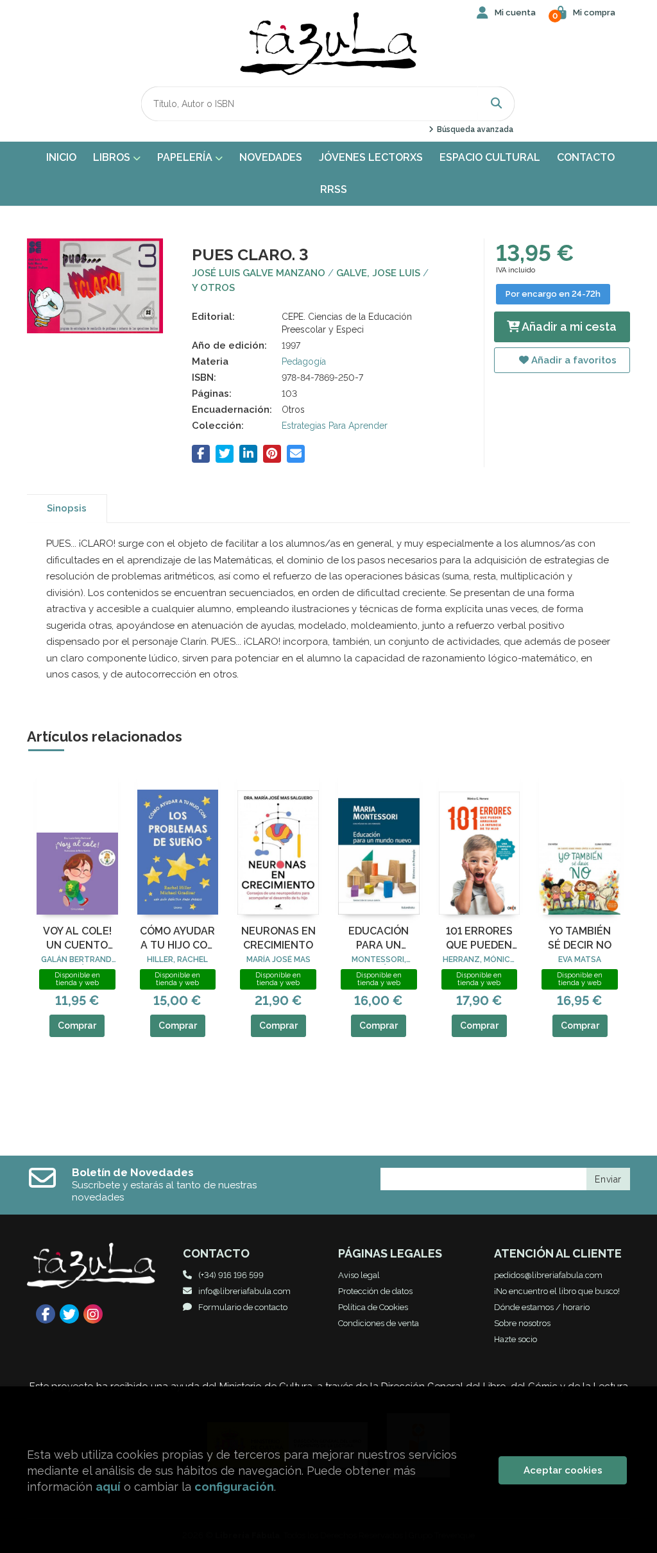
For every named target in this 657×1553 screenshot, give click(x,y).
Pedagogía (304, 361)
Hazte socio (515, 1339)
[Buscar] (496, 103)
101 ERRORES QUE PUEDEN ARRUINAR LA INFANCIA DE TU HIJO (479, 939)
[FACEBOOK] (45, 1314)
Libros (113, 157)
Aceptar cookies (563, 1470)
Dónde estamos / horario (542, 1307)
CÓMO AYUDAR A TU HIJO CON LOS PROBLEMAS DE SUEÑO (177, 939)
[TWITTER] (69, 1314)
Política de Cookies (373, 1307)
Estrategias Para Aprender (335, 425)
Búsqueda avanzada (474, 129)
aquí (108, 1486)
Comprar (77, 1025)
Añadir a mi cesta (568, 326)
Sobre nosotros (522, 1323)
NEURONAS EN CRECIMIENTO (278, 938)
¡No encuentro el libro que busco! (557, 1291)
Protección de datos (375, 1291)
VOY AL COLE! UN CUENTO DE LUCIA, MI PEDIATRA (77, 939)
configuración (234, 1486)
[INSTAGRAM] (93, 1314)
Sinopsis (67, 508)
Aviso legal (359, 1275)
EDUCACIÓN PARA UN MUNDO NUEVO (378, 939)
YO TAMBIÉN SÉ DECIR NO (579, 938)
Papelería (186, 157)
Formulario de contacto (242, 1307)
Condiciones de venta (378, 1323)
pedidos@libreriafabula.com (548, 1275)
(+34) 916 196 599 (231, 1275)
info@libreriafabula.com (244, 1291)
